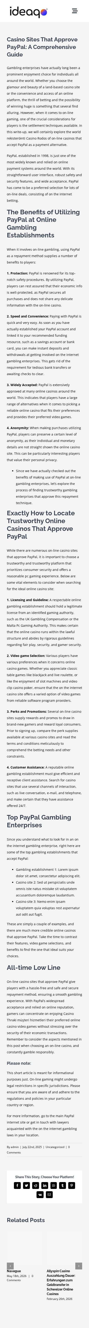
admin (15, 1147)
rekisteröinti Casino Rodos (27, 138)
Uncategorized (55, 1147)
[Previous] (10, 1266)
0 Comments (20, 1278)
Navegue (14, 1271)
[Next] (78, 1266)
